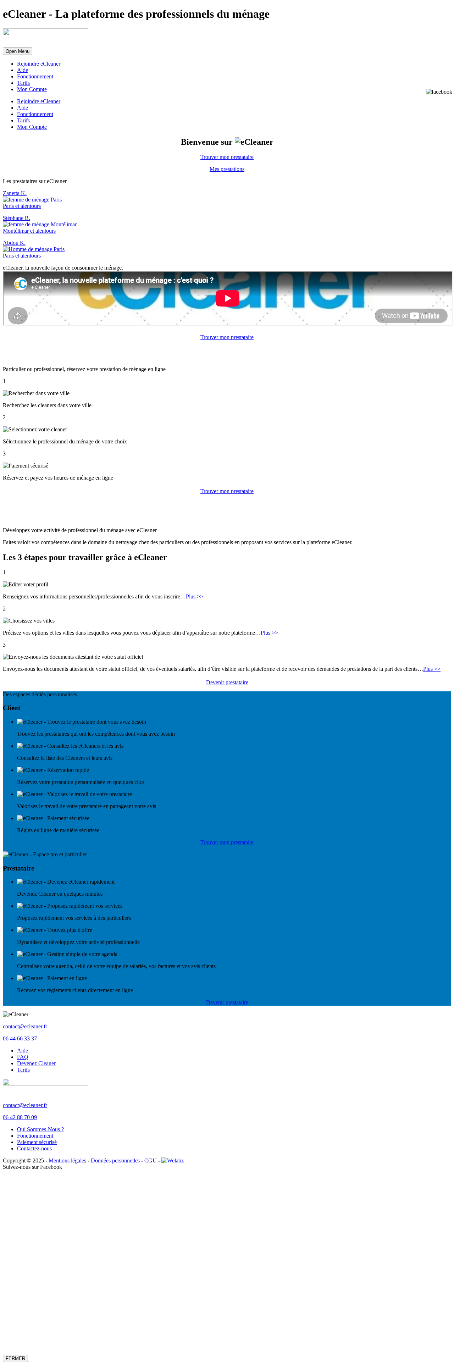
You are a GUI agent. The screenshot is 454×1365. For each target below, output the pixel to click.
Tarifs (23, 83)
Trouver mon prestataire (227, 157)
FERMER (15, 1358)
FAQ (22, 1057)
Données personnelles (115, 1160)
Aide (22, 70)
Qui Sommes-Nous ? (40, 1129)
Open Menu (17, 51)
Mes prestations (227, 169)
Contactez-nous (34, 1148)
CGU (150, 1160)
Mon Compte (32, 89)
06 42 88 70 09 (20, 1117)
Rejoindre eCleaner (38, 64)
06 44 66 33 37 (20, 1038)
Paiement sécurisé (37, 1142)
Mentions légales (67, 1160)
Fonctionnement (35, 76)
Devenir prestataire (227, 682)
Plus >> (194, 596)
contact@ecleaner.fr (25, 1026)
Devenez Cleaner (36, 1063)
